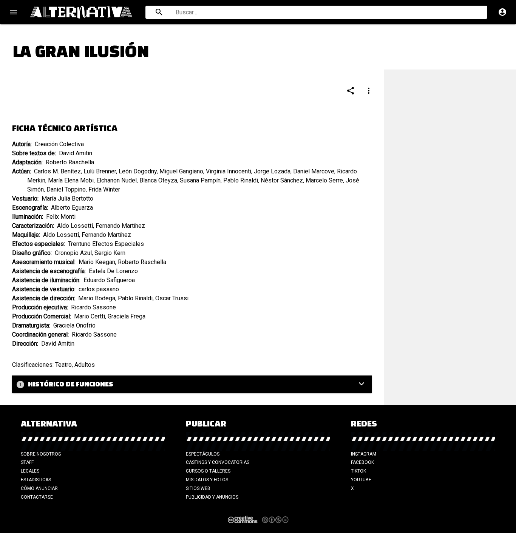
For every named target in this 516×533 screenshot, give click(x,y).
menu (13, 12)
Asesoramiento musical (43, 262)
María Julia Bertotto (67, 198)
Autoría (21, 144)
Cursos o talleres (208, 471)
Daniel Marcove (313, 171)
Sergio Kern (109, 252)
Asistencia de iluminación (45, 280)
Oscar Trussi (171, 298)
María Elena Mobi (71, 180)
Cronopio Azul (73, 252)
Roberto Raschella (70, 162)
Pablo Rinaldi (240, 180)
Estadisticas (36, 479)
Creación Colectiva (59, 144)
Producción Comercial (41, 316)
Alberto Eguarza (72, 207)
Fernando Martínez (120, 225)
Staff (27, 462)
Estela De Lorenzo (113, 271)
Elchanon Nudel (116, 180)
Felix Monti (61, 216)
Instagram (363, 454)
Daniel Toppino (66, 189)
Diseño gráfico (31, 252)
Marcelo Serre (324, 180)
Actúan (21, 171)
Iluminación (27, 216)
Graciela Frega (126, 316)
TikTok (358, 471)
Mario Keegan (97, 262)
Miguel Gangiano (181, 171)
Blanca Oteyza (158, 180)
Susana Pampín (200, 180)
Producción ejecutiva (39, 307)
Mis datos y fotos (207, 479)
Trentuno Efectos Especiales (106, 243)
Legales (30, 471)
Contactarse (37, 497)
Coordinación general (40, 334)
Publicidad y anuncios (212, 497)
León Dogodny (138, 171)
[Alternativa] (83, 12)
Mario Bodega (96, 298)
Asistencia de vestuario (43, 289)
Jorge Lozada (272, 171)
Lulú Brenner (99, 171)
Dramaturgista (30, 325)
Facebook (362, 462)
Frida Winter (104, 189)
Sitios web (198, 488)
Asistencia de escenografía (48, 271)
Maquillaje (25, 234)
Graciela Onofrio (74, 325)
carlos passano (99, 289)
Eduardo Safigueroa (109, 280)
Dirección (24, 343)
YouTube (361, 479)
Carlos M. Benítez (57, 171)
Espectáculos (202, 454)
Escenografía (29, 207)
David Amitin (75, 153)
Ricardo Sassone (93, 307)
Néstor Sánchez (282, 180)
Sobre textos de (33, 153)
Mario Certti (89, 316)
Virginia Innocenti (228, 171)
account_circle (502, 12)
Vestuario (24, 198)
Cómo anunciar (39, 488)
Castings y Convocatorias (217, 462)
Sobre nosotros (41, 454)
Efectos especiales (38, 243)
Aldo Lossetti (75, 225)
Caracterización (32, 225)
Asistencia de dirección (43, 298)
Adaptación (27, 162)
